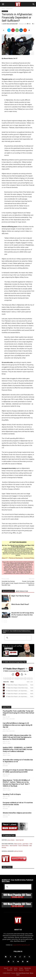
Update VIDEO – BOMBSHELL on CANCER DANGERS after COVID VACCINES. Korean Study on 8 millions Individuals (17, 749)
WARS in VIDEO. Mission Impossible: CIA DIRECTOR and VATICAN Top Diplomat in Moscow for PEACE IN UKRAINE (17, 737)
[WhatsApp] (17, 30)
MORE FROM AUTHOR (22, 591)
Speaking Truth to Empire (12, 794)
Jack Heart (25, 844)
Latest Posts (6, 707)
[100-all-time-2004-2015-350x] (17, 898)
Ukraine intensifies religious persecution (17, 813)
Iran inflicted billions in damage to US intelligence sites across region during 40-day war (18, 725)
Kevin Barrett (20, 840)
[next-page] (6, 621)
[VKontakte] (18, 961)
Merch (15, 970)
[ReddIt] (25, 30)
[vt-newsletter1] (15, 861)
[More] (29, 30)
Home (3, 8)
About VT (5, 558)
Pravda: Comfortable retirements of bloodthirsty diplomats (26, 583)
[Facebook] (10, 957)
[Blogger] (6, 957)
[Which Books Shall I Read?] (6, 606)
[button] (3, 4)
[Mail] (15, 957)
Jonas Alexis (11, 840)
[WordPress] (22, 961)
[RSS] (29, 957)
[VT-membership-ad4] (18, 656)
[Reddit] (20, 957)
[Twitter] (9, 30)
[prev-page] (3, 621)
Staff (11, 968)
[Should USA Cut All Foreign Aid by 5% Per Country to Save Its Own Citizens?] (6, 615)
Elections (4, 601)
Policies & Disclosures (16, 558)
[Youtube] (27, 961)
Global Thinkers (7, 867)
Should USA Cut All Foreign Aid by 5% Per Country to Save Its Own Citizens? (22, 615)
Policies (16, 968)
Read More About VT (20, 941)
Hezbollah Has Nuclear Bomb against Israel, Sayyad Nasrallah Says (10, 583)
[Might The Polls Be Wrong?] (6, 598)
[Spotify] (8, 961)
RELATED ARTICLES (8, 591)
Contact (27, 970)
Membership (27, 968)
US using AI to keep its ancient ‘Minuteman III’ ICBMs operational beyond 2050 (18, 771)
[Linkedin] (21, 30)
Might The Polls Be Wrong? (20, 596)
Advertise (21, 970)
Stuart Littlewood (23, 845)
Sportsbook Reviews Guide (22, 973)
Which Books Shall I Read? (20, 604)
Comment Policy (29, 558)
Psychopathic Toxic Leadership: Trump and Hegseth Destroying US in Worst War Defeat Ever (18, 713)
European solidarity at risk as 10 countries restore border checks (18, 803)
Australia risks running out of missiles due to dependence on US (18, 761)
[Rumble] (24, 957)
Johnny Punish (18, 851)
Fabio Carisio (17, 844)
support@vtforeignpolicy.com (21, 945)
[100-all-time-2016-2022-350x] (17, 907)
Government (9, 8)
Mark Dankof (13, 845)
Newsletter (9, 970)
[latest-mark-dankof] (15, 830)
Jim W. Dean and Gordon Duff (10, 23)
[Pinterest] (13, 30)
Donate (21, 968)
